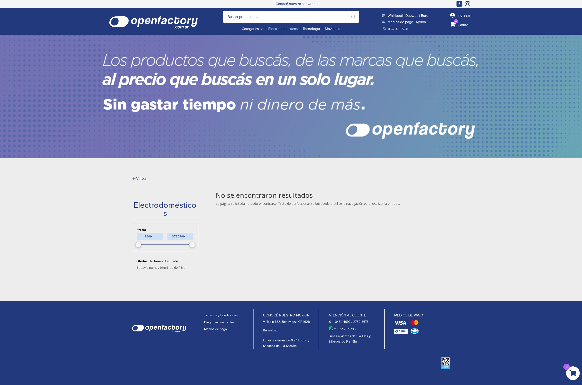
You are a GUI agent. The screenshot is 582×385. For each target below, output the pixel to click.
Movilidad (332, 29)
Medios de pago (400, 22)
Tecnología (311, 29)
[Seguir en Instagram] (468, 3)
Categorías (250, 29)
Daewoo (412, 15)
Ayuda (421, 22)
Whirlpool (395, 15)
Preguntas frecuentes (219, 322)
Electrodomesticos (283, 29)
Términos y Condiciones (221, 315)
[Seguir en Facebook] (459, 4)
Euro (424, 15)
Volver (141, 178)
